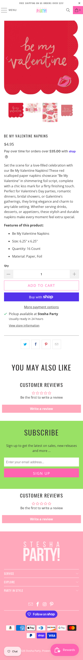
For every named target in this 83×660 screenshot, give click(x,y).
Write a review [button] (41, 408)
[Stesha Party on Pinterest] (52, 604)
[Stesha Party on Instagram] (45, 604)
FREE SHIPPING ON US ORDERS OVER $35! (41, 3)
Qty (6, 265)
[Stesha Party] (41, 10)
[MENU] (2, 10)
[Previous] (7, 58)
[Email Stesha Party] (31, 604)
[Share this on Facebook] (35, 344)
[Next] (76, 58)
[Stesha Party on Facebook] (38, 604)
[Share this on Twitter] (25, 344)
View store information (24, 325)
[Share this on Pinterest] (46, 344)
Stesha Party (33, 651)
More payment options (41, 307)
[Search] (68, 10)
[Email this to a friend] (56, 344)
